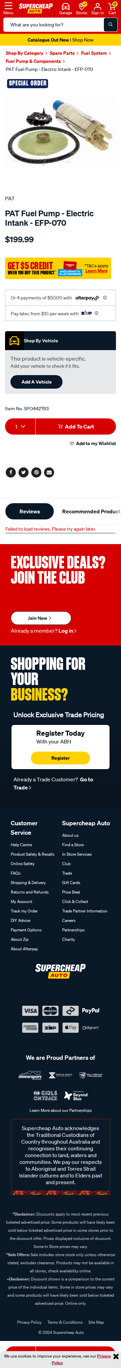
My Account (21, 901)
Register (60, 758)
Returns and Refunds (30, 892)
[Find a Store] (82, 6)
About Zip (20, 939)
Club (66, 863)
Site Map (96, 1322)
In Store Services (77, 854)
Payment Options (26, 930)
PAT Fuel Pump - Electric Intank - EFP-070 (49, 69)
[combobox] (20, 426)
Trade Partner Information (85, 911)
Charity (68, 939)
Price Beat (71, 892)
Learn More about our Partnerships (61, 1110)
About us (70, 835)
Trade (67, 873)
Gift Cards (71, 882)
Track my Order (24, 911)
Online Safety (23, 863)
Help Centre (21, 845)
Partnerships (73, 930)
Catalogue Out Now (60, 39)
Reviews (29, 511)
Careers (69, 920)
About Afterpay (24, 949)
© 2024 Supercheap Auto (60, 1332)
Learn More (96, 271)
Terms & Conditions (65, 1322)
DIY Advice (20, 920)
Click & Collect (75, 901)
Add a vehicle (37, 381)
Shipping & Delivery (28, 882)
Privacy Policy (29, 1322)
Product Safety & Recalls (32, 854)
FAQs (16, 873)
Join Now (38, 618)
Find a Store (73, 845)
